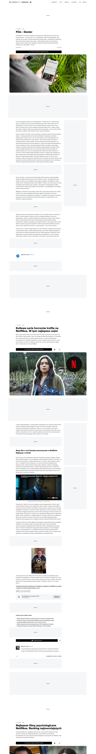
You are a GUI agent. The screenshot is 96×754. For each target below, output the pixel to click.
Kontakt (84, 2)
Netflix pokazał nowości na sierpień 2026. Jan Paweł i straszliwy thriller (35, 618)
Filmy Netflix (54, 656)
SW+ (80, 2)
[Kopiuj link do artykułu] (59, 349)
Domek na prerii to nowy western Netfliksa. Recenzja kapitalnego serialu (35, 620)
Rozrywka (54, 2)
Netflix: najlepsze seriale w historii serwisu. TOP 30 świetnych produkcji (35, 624)
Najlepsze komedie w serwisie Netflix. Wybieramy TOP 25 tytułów (34, 626)
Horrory (60, 656)
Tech (61, 2)
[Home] (24, 2)
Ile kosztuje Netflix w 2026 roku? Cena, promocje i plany (31, 622)
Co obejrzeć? (49, 656)
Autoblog (73, 2)
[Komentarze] (55, 349)
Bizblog (67, 2)
